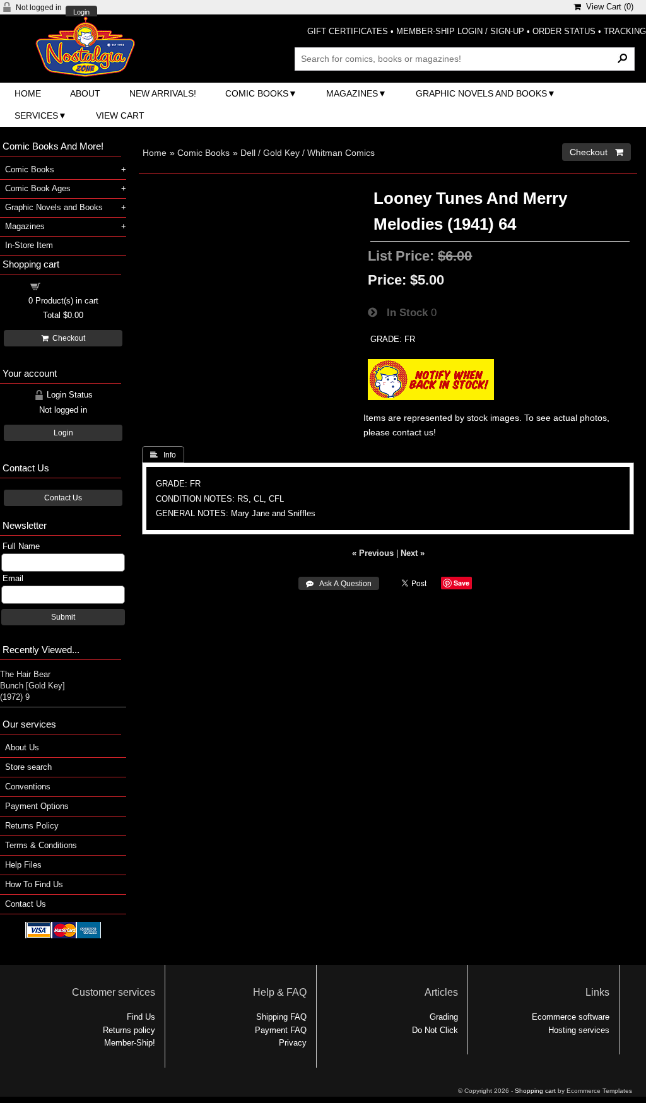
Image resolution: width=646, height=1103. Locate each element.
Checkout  (596, 152)
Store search (28, 767)
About (85, 93)
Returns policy (129, 1030)
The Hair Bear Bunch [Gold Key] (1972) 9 (32, 685)
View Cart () (607, 6)
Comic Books (256, 93)
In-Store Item (29, 245)
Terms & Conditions (41, 845)
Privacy (293, 1042)
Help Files (23, 865)
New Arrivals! (162, 93)
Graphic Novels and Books (481, 93)
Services (36, 115)
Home (28, 93)
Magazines (352, 93)
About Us (22, 747)
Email (13, 578)
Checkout (67, 338)
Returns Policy (32, 825)
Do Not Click (435, 1030)
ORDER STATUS (564, 31)
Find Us (141, 1017)
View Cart (120, 115)
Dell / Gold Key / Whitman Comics (307, 153)
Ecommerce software (570, 1017)
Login (81, 12)
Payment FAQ (281, 1030)
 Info (163, 455)
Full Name (21, 546)
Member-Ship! (129, 1042)
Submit (63, 617)
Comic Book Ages (38, 188)
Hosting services (578, 1030)
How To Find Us (34, 884)
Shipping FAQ (281, 1017)
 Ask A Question (339, 583)
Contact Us (63, 498)
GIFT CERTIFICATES (347, 31)
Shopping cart (70, 285)
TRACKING (625, 31)
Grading (444, 1017)
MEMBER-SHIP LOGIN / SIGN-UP (460, 31)
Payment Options (37, 806)
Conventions (27, 786)
